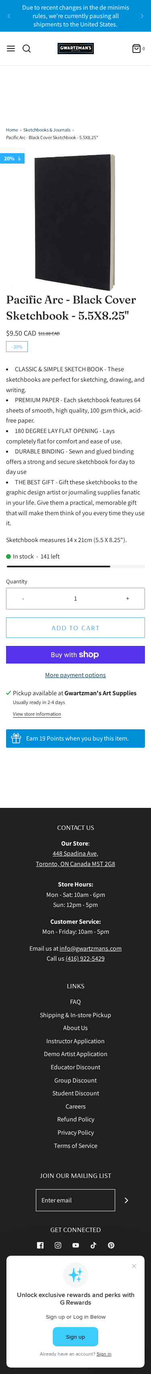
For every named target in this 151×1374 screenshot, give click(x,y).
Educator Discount (75, 1067)
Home (12, 130)
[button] (75, 222)
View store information (37, 713)
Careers (76, 1106)
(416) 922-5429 (85, 958)
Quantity (16, 581)
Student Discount (75, 1093)
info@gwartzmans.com (91, 948)
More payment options (75, 675)
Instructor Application (75, 1041)
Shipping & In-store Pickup (75, 1015)
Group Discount (75, 1080)
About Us (75, 1028)
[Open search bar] (29, 48)
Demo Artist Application (76, 1054)
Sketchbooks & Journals (46, 130)
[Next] (142, 16)
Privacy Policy (76, 1132)
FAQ (75, 1002)
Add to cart (76, 627)
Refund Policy (75, 1119)
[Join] (126, 1200)
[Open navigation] (11, 48)
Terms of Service (75, 1145)
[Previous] (9, 16)
